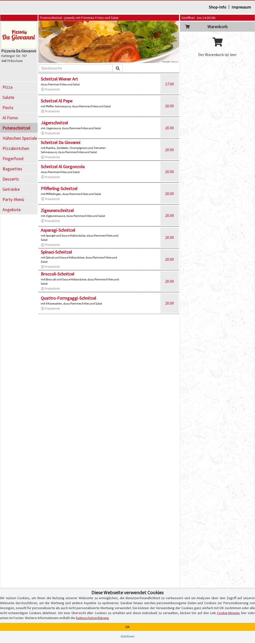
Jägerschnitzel (54, 123)
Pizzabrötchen (15, 148)
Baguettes (12, 169)
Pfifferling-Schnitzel (59, 188)
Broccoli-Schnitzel (57, 274)
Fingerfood (12, 158)
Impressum (241, 6)
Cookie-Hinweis (228, 613)
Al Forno (10, 118)
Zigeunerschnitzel (57, 210)
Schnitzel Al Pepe (56, 101)
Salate (8, 97)
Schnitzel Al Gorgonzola (63, 166)
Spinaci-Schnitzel (56, 252)
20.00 (169, 105)
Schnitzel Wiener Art (59, 79)
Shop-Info (217, 6)
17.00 (169, 83)
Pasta (7, 107)
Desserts (10, 179)
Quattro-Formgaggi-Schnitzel (68, 298)
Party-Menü (13, 199)
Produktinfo (52, 89)
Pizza (7, 87)
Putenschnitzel (16, 128)
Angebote (11, 209)
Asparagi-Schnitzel (58, 230)
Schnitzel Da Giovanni (60, 142)
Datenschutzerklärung (92, 618)
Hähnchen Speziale (19, 138)
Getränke (11, 189)
